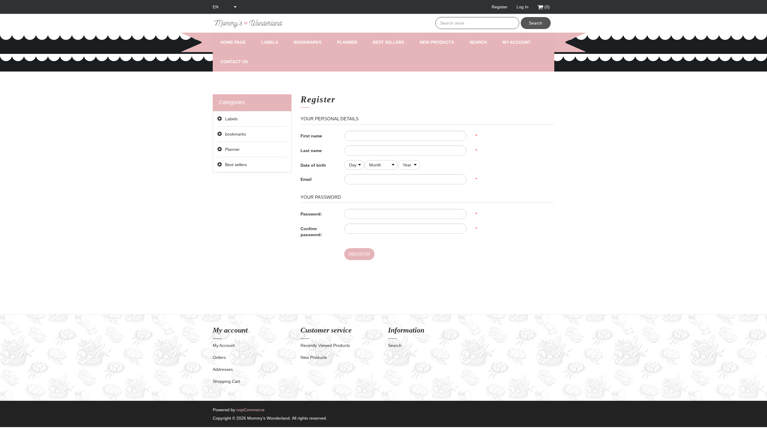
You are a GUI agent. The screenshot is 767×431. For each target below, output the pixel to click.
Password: (311, 214)
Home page (233, 42)
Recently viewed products (325, 345)
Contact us (234, 61)
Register (359, 254)
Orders (219, 357)
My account (516, 42)
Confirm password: (311, 231)
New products (437, 42)
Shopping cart (226, 381)
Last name (311, 150)
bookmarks (307, 42)
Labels (269, 42)
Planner (347, 42)
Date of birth (313, 165)
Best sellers (388, 42)
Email (306, 179)
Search (535, 23)
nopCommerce (250, 409)
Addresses (223, 369)
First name (311, 135)
